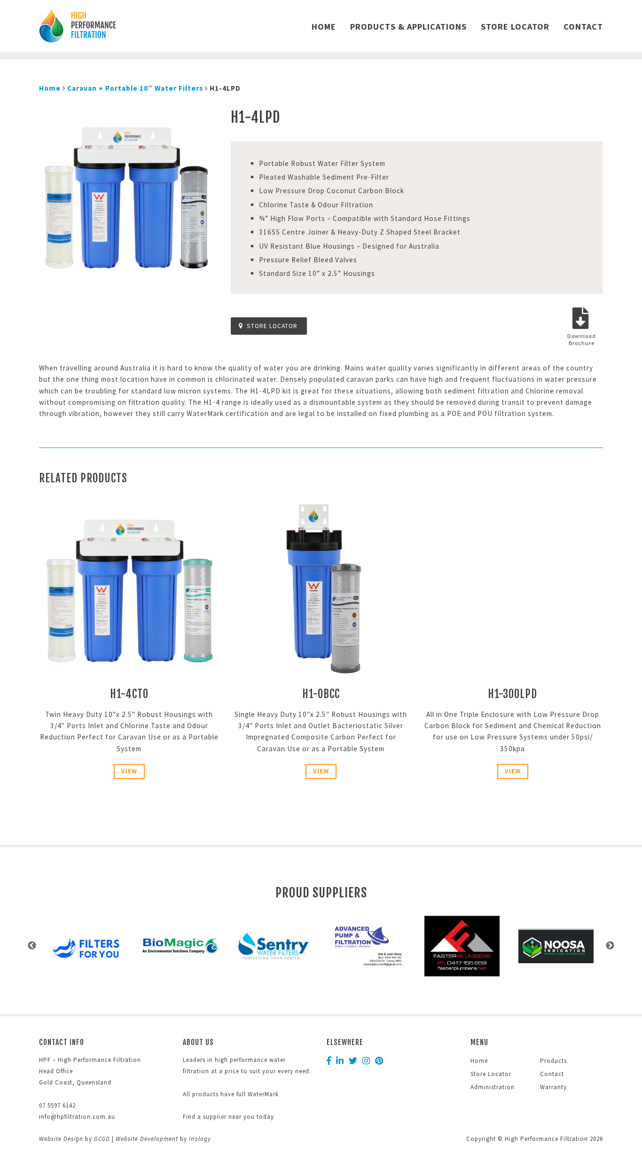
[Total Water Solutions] (556, 946)
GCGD (102, 1139)
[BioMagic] (86, 946)
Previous (32, 946)
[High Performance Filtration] (105, 26)
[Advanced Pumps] (274, 946)
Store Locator (515, 26)
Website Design (61, 1139)
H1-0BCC (321, 694)
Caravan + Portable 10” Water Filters (135, 88)
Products (553, 1061)
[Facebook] (329, 1061)
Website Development (147, 1139)
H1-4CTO (129, 694)
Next (610, 946)
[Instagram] (366, 1061)
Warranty (553, 1087)
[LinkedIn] (340, 1061)
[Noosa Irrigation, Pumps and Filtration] (462, 946)
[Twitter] (353, 1061)
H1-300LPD (512, 694)
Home (324, 26)
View (129, 771)
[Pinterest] (379, 1061)
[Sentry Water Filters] (180, 946)
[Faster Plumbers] (368, 946)
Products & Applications (408, 26)
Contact (583, 26)
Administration (492, 1087)
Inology (200, 1139)
